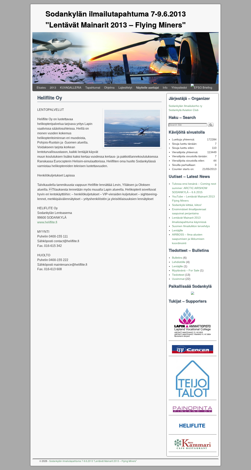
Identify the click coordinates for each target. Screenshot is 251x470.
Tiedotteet (178, 274)
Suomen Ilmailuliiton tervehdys (191, 226)
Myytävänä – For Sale (185, 270)
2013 (53, 87)
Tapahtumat (92, 87)
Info (165, 87)
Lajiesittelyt (125, 87)
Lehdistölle (178, 262)
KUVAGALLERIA (70, 87)
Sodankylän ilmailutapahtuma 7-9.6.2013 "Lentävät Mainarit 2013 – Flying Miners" (93, 461)
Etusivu (41, 87)
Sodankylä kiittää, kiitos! (187, 204)
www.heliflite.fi (47, 222)
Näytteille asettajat (147, 87)
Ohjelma (109, 87)
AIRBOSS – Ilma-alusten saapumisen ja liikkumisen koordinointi (188, 239)
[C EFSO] (201, 87)
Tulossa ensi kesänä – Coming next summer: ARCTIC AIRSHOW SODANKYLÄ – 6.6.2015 (194, 188)
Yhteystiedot (179, 87)
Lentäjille (177, 230)
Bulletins (177, 257)
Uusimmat (178, 278)
